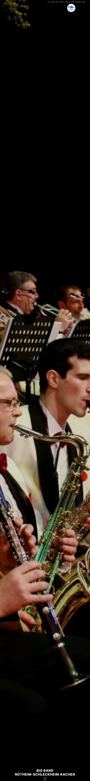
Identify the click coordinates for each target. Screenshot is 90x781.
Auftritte (72, 1)
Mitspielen (61, 1)
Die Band (53, 1)
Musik (57, 1)
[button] (45, 778)
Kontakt (83, 1)
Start (49, 1)
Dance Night (78, 1)
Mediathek (67, 1)
